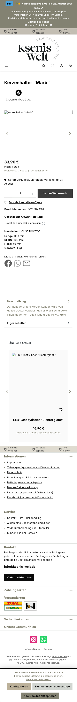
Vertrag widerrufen (19, 577)
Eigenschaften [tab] (16, 323)
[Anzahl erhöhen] (32, 193)
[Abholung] (30, 606)
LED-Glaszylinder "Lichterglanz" (38, 420)
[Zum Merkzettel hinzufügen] (61, 410)
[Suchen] (43, 66)
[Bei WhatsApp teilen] (17, 263)
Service (10, 512)
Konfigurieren (19, 686)
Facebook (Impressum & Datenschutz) (30, 497)
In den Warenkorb (55, 193)
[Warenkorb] (70, 66)
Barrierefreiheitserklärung (22, 487)
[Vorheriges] (7, 133)
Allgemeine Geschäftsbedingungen (28, 522)
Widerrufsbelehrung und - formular (28, 528)
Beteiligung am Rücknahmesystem (28, 477)
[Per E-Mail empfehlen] (26, 263)
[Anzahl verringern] (8, 193)
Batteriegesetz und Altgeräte (24, 482)
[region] (38, 133)
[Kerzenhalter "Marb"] (38, 133)
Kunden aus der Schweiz (22, 532)
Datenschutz (14, 472)
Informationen (15, 456)
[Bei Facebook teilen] (8, 263)
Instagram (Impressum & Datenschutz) (30, 492)
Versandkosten (59, 656)
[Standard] (13, 606)
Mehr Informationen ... (38, 679)
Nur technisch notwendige (52, 686)
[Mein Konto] (61, 66)
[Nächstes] (70, 133)
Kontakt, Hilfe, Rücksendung (24, 517)
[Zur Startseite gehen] (38, 49)
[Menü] (6, 66)
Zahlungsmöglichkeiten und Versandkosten (33, 467)
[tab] (38, 308)
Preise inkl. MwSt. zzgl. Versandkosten (26, 170)
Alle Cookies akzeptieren (40, 695)
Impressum (14, 462)
